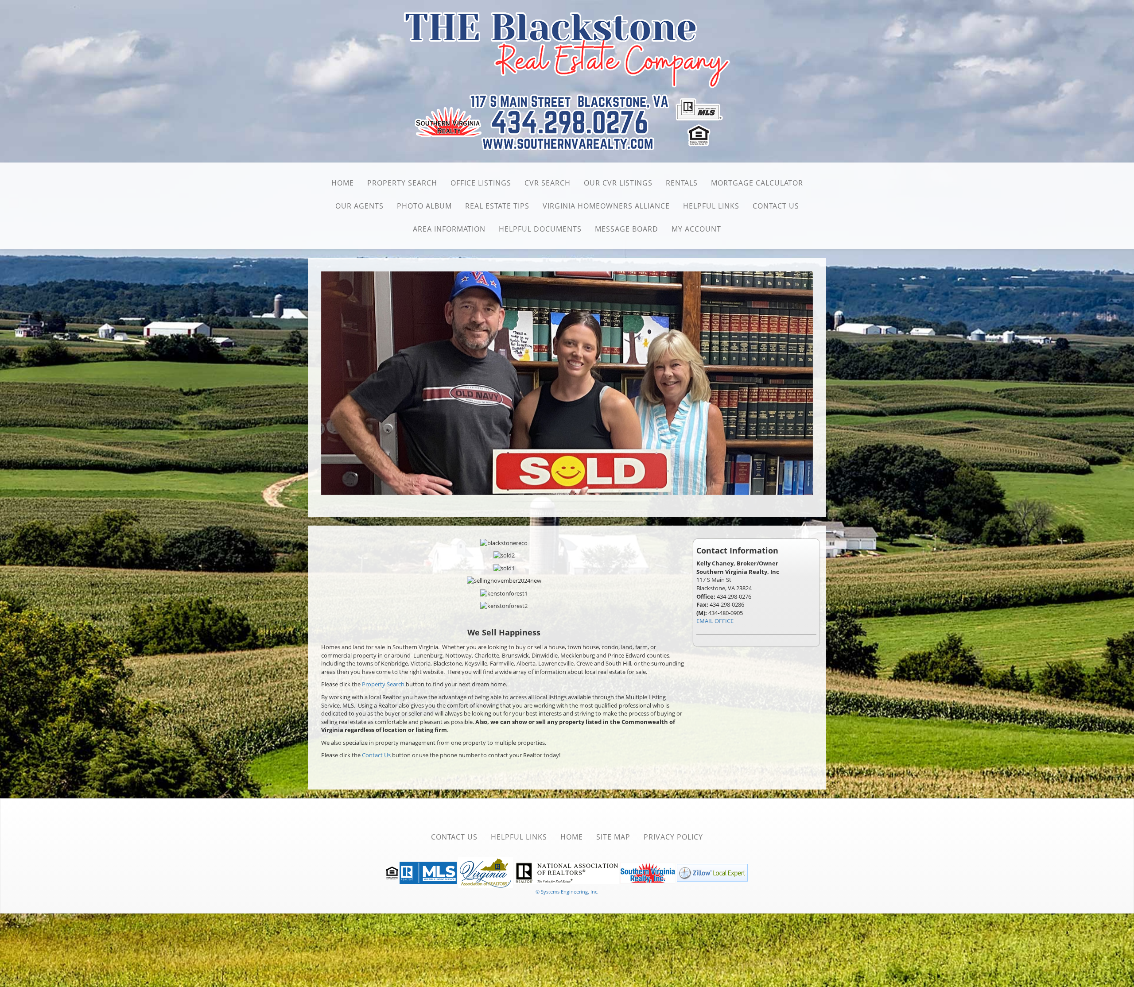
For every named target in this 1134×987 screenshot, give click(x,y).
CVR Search (547, 183)
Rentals (682, 183)
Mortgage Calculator (757, 183)
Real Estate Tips (497, 206)
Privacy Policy (673, 835)
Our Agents (359, 206)
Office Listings (480, 183)
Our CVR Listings (618, 183)
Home (342, 183)
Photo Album (424, 206)
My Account (696, 229)
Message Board (626, 229)
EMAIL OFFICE (715, 619)
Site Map (613, 835)
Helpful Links (711, 206)
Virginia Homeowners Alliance (606, 206)
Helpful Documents (540, 229)
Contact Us (776, 206)
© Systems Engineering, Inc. (567, 889)
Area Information (449, 229)
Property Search (402, 183)
